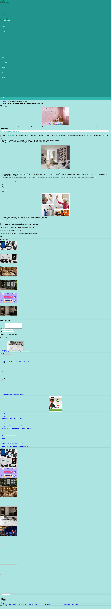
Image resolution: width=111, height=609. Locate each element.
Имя (1, 329)
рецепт (65, 604)
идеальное (18, 604)
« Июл (1, 602)
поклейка (7, 235)
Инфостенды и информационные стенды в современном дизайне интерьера (16, 290)
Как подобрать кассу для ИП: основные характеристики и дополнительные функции (17, 251)
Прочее (3, 77)
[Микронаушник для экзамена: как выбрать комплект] (8, 263)
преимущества (47, 604)
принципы (59, 604)
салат (70, 604)
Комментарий (2, 328)
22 (5, 599)
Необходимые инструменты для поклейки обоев (11, 131)
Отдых (3, 57)
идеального (2, 235)
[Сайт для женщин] (5, 3)
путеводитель (62, 604)
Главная (4, 31)
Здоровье (3, 41)
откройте (36, 604)
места (25, 604)
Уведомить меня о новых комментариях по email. (9, 334)
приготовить (51, 604)
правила (10, 235)
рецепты (68, 604)
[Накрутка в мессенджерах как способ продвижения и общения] (8, 302)
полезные (39, 604)
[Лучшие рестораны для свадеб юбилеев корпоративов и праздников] (8, 276)
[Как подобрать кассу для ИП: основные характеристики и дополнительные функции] (8, 250)
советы (13, 235)
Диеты (3, 72)
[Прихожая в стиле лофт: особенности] (8, 315)
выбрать (3, 604)
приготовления (55, 604)
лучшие (20, 604)
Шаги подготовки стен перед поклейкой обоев (10, 130)
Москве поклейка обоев (11, 135)
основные (27, 604)
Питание (3, 67)
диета (6, 604)
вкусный (1, 604)
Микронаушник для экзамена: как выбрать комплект (11, 264)
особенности (31, 604)
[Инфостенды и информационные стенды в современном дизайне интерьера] (8, 289)
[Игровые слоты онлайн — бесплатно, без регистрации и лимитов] (8, 506)
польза (41, 604)
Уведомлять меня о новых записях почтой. (8, 336)
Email (1, 331)
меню (23, 604)
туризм (76, 604)
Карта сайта (5, 36)
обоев (5, 235)
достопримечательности (12, 604)
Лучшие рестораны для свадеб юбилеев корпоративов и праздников (14, 277)
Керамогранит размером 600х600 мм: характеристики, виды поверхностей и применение (16, 351)
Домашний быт (4, 62)
